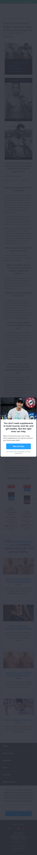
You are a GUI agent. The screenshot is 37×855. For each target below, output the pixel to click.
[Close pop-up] (34, 399)
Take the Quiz (18, 446)
